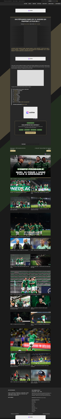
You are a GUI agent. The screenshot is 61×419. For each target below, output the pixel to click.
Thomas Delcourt (34, 402)
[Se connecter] (57, 1)
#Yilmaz (15, 98)
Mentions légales (30, 413)
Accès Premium (57, 3)
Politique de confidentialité (15, 413)
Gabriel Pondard (33, 410)
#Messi (15, 100)
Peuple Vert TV (44, 3)
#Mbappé (15, 90)
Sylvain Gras (33, 404)
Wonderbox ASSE (16, 395)
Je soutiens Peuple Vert (30, 132)
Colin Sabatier (33, 409)
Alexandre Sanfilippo (43, 397)
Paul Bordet (33, 405)
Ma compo (25, 3)
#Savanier (15, 96)
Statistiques (39, 3)
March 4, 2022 (24, 104)
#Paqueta (15, 93)
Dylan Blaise (33, 411)
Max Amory (33, 403)
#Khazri (15, 99)
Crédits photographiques (46, 413)
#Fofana (15, 95)
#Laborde (15, 91)
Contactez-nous (51, 3)
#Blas (15, 94)
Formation (34, 3)
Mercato (29, 3)
